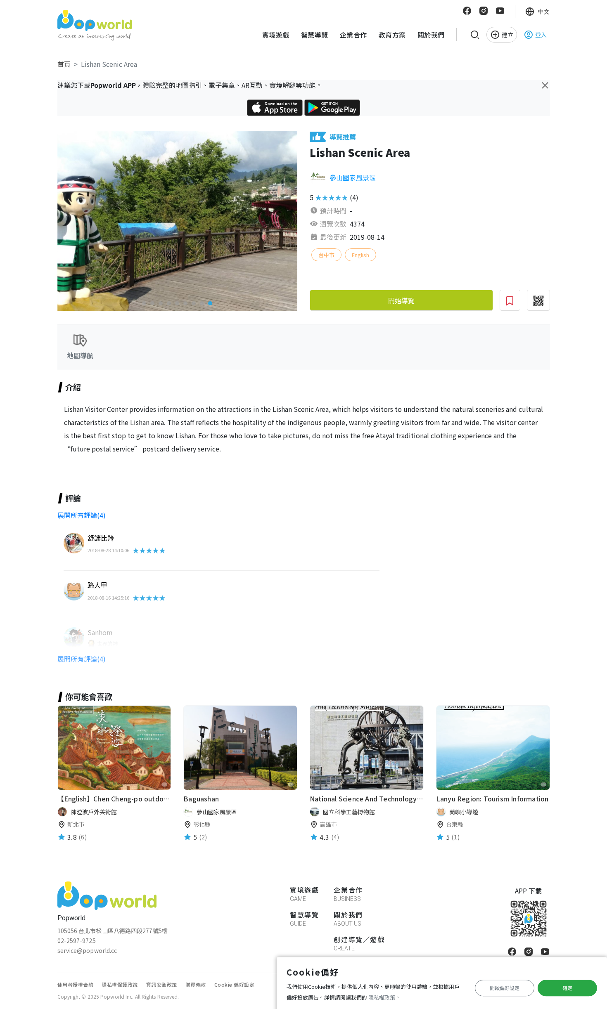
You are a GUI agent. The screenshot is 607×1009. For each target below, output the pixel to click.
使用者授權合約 (75, 984)
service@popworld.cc (87, 950)
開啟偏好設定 (504, 987)
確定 (567, 987)
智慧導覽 (314, 35)
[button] (144, 303)
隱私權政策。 (384, 997)
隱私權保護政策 (120, 984)
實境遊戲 (275, 35)
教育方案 (392, 35)
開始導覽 (401, 300)
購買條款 (195, 984)
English (360, 255)
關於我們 (431, 35)
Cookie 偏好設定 (234, 984)
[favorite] (164, 784)
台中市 (326, 255)
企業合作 (353, 35)
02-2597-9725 (76, 940)
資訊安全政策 (161, 984)
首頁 (64, 64)
